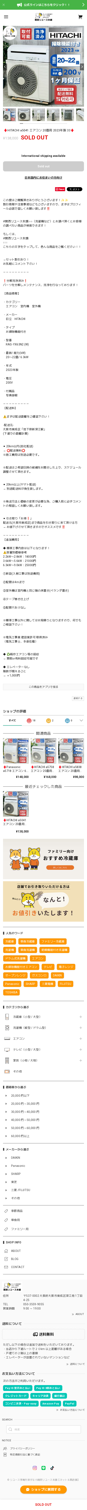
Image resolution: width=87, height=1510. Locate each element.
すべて (12, 720)
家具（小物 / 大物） (26, 1060)
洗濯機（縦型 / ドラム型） (30, 1027)
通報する (78, 698)
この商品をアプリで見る (43, 686)
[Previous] (5, 66)
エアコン (19, 1038)
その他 (17, 1071)
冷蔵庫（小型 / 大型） (27, 1016)
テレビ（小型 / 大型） (27, 1049)
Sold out (44, 166)
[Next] (82, 66)
